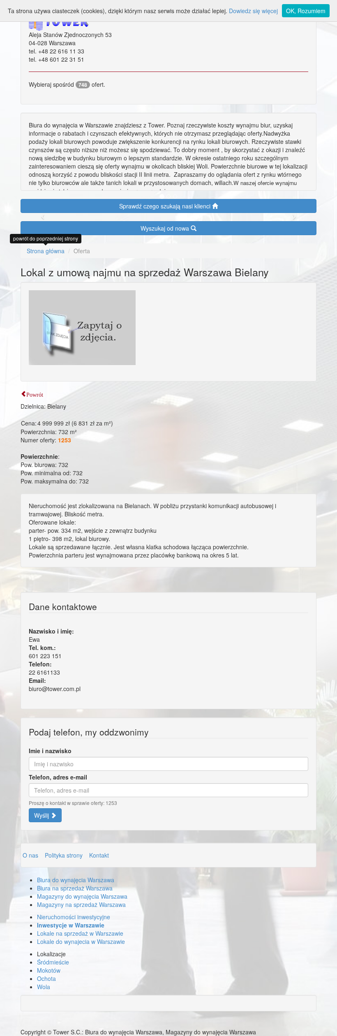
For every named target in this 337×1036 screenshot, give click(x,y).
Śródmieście (53, 962)
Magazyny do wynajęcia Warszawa (82, 896)
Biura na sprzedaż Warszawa (75, 888)
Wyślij (42, 815)
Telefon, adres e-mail (58, 777)
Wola (43, 987)
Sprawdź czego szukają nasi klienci (165, 206)
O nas (31, 855)
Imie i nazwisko (50, 751)
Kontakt (99, 855)
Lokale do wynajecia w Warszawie (81, 941)
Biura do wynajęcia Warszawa (75, 880)
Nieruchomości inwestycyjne (73, 917)
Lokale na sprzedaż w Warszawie (80, 933)
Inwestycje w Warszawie (70, 925)
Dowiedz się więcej (253, 11)
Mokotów (48, 970)
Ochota (46, 978)
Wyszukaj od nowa (166, 228)
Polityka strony (64, 855)
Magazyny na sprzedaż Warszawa (81, 904)
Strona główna (46, 251)
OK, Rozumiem (305, 11)
